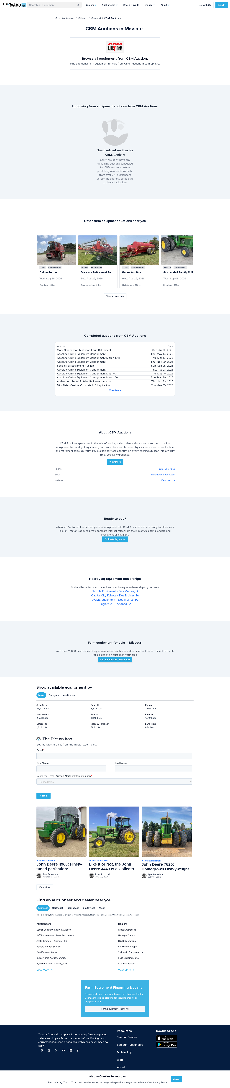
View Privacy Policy (157, 1082)
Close (176, 1079)
